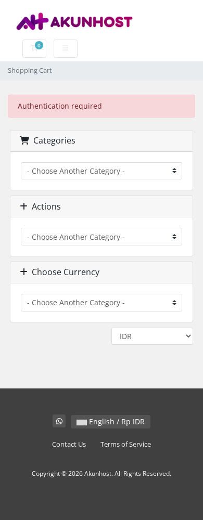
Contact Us (69, 444)
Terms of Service (125, 444)
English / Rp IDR (116, 421)
